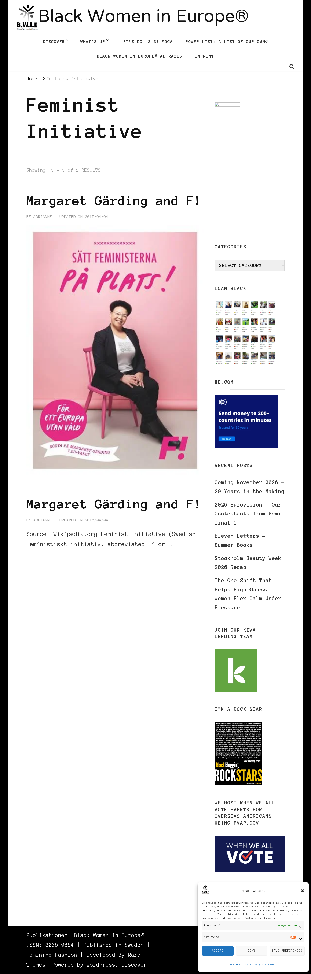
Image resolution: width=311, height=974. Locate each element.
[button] (302, 891)
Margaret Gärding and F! (114, 201)
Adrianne (42, 217)
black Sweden (91, 185)
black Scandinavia (48, 185)
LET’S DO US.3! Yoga (147, 41)
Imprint (204, 56)
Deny (251, 950)
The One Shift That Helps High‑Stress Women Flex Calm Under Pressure (248, 594)
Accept (217, 950)
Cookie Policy (238, 964)
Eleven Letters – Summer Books (240, 540)
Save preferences (287, 950)
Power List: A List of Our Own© (227, 41)
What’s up (92, 41)
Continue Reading (46, 557)
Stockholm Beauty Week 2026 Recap (248, 562)
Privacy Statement (262, 964)
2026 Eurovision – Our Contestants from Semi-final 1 (250, 514)
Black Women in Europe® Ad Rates (139, 56)
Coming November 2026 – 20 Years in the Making (250, 486)
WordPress (101, 965)
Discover (54, 41)
